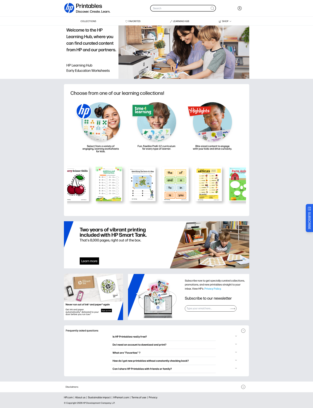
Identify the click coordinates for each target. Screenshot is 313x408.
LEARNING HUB (181, 21)
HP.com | (69, 397)
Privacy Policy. (212, 288)
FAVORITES (134, 21)
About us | (81, 397)
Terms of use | (140, 397)
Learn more (89, 261)
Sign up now (106, 310)
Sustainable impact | (100, 397)
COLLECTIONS (88, 21)
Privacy (153, 397)
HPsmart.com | (122, 397)
